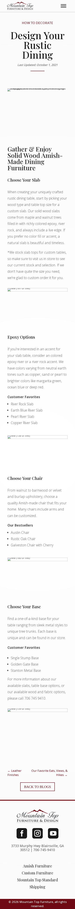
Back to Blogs (37, 787)
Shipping (37, 886)
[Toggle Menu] (63, 6)
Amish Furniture (37, 865)
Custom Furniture (37, 872)
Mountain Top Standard (37, 879)
